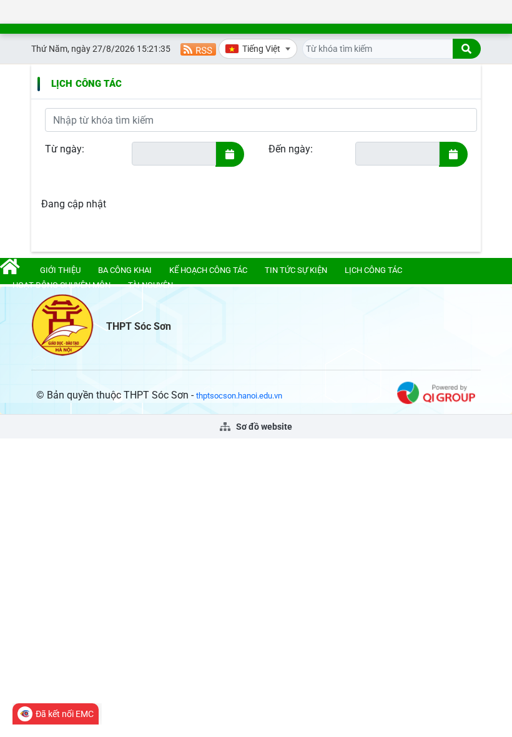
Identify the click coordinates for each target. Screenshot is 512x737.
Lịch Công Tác (86, 83)
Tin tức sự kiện (296, 270)
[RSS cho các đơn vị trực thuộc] (198, 48)
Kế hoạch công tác (208, 270)
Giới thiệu (60, 270)
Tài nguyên (150, 285)
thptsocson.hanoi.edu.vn (239, 395)
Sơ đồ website (263, 427)
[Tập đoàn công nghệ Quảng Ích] (436, 392)
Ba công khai (125, 270)
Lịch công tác (373, 270)
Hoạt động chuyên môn (61, 285)
